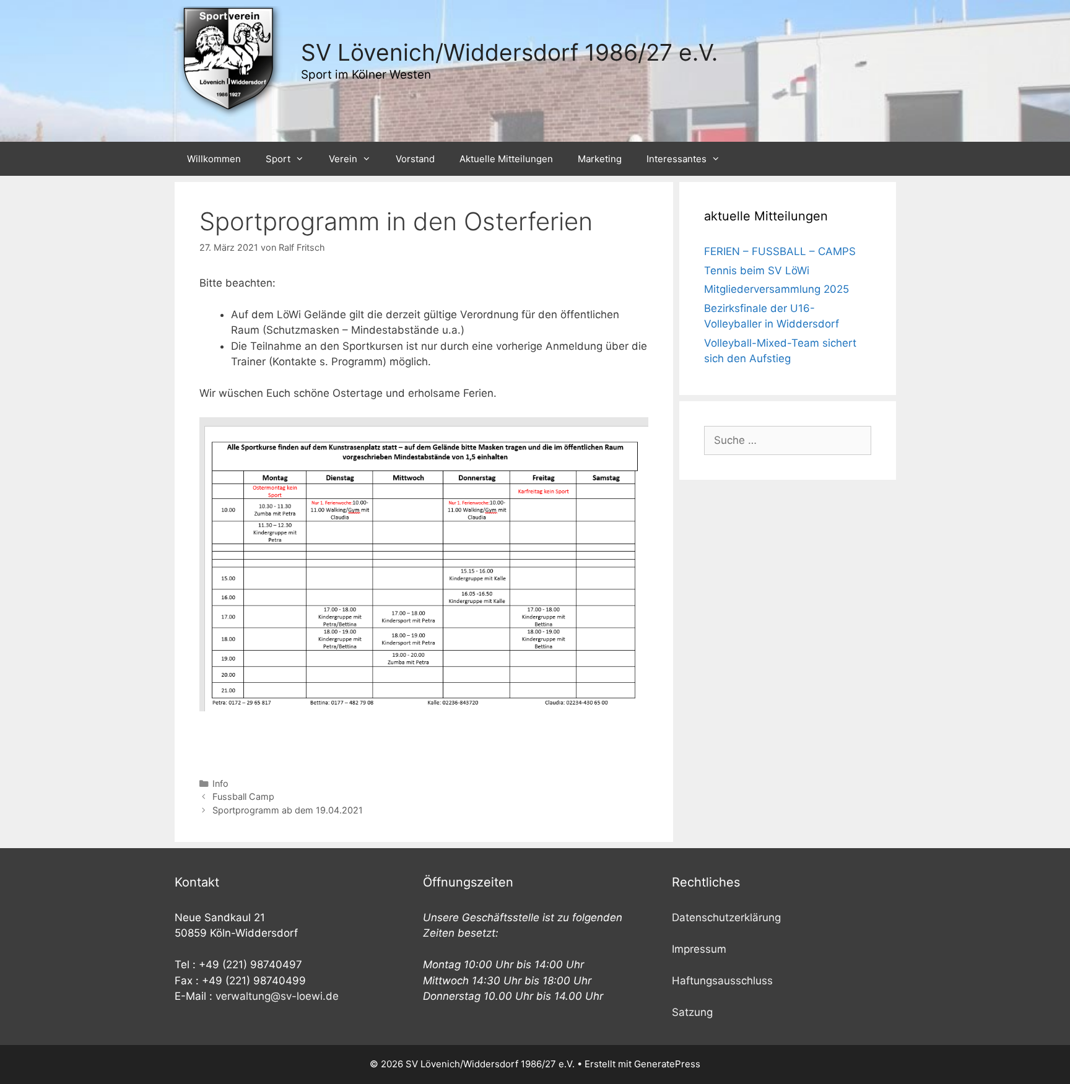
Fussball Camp (243, 796)
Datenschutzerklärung (726, 917)
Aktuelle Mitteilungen (506, 159)
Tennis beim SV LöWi (756, 270)
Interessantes (676, 159)
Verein (343, 159)
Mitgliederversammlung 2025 (776, 289)
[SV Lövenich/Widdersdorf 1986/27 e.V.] (230, 60)
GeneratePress (667, 1064)
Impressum (699, 949)
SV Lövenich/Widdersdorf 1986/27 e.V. (509, 52)
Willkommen (214, 159)
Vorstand (415, 159)
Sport (278, 159)
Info (220, 783)
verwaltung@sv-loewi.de (277, 996)
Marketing (600, 159)
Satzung (692, 1012)
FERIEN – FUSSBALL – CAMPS (780, 251)
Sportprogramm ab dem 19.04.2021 (287, 810)
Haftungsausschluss (722, 980)
